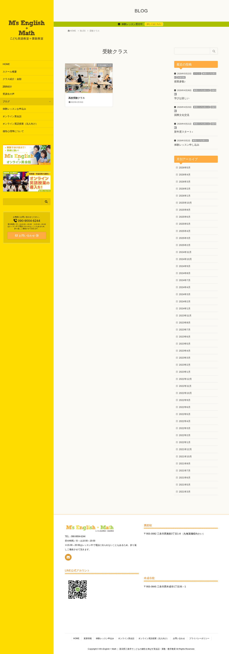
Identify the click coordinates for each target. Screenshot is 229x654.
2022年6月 (184, 407)
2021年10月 (185, 456)
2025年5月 (184, 223)
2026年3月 (184, 181)
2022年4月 (184, 421)
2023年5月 (184, 343)
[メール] (68, 557)
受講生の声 (8, 94)
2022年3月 (184, 428)
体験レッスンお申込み (14, 109)
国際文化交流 (181, 114)
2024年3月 (184, 294)
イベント (197, 73)
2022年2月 (184, 435)
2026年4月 (184, 174)
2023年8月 (184, 322)
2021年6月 (184, 477)
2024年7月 (184, 280)
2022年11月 (185, 386)
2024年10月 (185, 259)
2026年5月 (184, 167)
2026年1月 (184, 195)
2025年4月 (184, 231)
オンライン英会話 (12, 116)
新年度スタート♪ (183, 131)
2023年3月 (184, 357)
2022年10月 (185, 393)
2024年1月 (184, 308)
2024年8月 (184, 273)
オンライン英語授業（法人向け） (20, 124)
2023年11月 (185, 315)
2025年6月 (184, 216)
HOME (6, 64)
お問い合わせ (179, 638)
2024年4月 (184, 287)
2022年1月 (184, 442)
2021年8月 (184, 463)
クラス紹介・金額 (12, 79)
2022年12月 (185, 379)
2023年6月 (184, 336)
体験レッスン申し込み (186, 144)
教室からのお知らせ (201, 90)
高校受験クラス (76, 98)
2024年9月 (184, 266)
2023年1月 (184, 371)
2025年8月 (184, 209)
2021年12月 (185, 449)
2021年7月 (184, 470)
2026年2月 (184, 188)
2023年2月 (184, 364)
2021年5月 (184, 484)
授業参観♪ (180, 81)
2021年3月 (184, 491)
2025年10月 (185, 202)
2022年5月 (184, 414)
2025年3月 (184, 238)
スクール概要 (10, 71)
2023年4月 (184, 350)
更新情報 (181, 77)
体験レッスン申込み (105, 638)
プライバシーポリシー (199, 638)
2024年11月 (185, 252)
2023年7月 (184, 329)
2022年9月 (184, 400)
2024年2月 (184, 301)
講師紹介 (7, 86)
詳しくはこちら (154, 24)
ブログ (6, 101)
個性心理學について (13, 131)
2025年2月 (184, 245)
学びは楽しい (181, 98)
